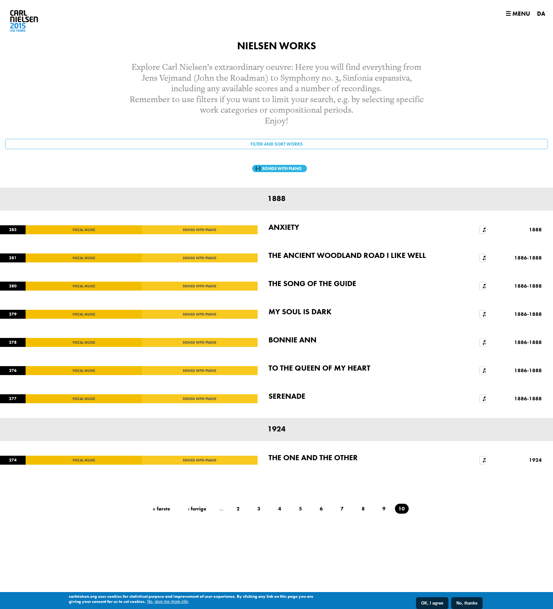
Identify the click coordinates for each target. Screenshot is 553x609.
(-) (258, 168)
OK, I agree (432, 603)
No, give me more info (167, 601)
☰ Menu (518, 14)
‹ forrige (197, 508)
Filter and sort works (277, 144)
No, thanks (466, 603)
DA (541, 14)
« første (161, 508)
